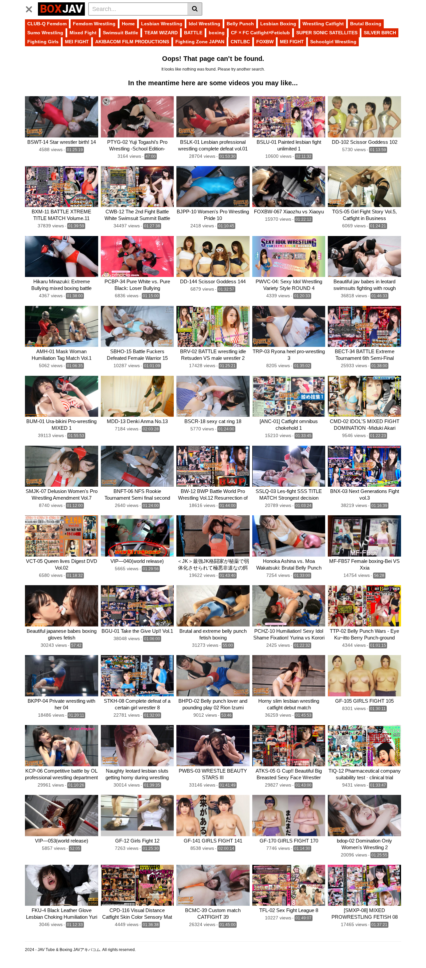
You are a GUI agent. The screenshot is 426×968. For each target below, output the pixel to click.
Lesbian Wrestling (161, 23)
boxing (217, 32)
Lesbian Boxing (278, 23)
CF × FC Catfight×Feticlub (260, 32)
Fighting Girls (43, 41)
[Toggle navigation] (31, 8)
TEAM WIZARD (161, 32)
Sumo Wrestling (45, 32)
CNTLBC (240, 41)
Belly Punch (240, 23)
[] (194, 9)
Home (128, 23)
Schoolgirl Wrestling (333, 41)
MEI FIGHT (77, 41)
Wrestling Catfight (323, 23)
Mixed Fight (83, 32)
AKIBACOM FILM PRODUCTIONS (132, 41)
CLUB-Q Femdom (47, 23)
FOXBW (265, 41)
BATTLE (193, 32)
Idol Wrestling (204, 23)
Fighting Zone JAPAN (199, 41)
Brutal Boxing (365, 23)
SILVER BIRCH (380, 32)
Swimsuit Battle (120, 32)
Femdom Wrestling (94, 23)
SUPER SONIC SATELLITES (326, 32)
